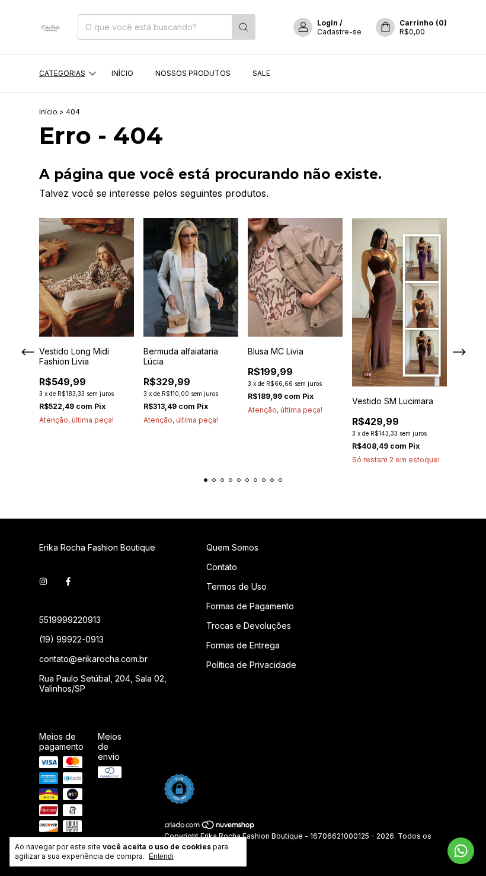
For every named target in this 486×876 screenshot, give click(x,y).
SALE (261, 73)
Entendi (161, 856)
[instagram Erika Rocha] (43, 581)
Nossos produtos (193, 73)
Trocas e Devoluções (248, 626)
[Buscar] (243, 27)
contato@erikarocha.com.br (93, 659)
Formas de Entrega (243, 645)
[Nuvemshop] (210, 827)
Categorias (62, 73)
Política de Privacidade (251, 665)
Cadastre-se (339, 31)
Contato (221, 567)
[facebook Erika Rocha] (68, 581)
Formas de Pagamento (250, 606)
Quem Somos (232, 547)
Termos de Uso (236, 586)
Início (122, 73)
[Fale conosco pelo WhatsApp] (460, 850)
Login (327, 22)
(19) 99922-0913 (71, 639)
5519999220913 (70, 620)
